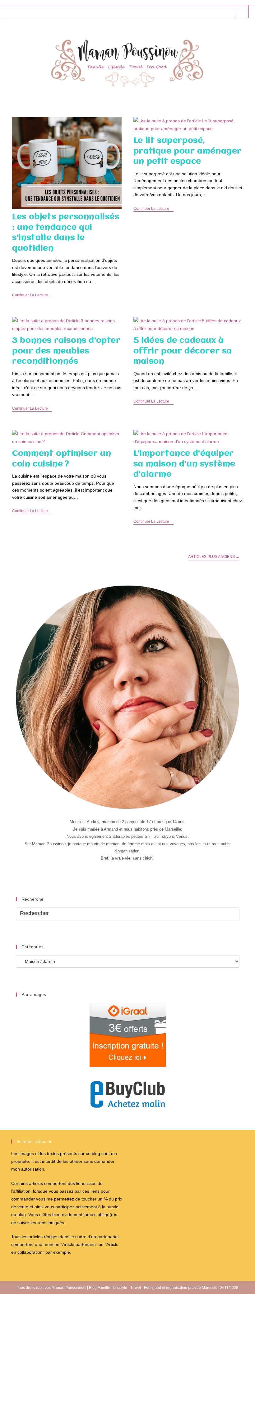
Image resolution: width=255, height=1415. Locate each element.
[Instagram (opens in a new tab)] (220, 11)
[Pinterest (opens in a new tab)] (211, 11)
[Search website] (242, 11)
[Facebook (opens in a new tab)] (203, 11)
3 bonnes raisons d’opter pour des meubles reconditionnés (66, 351)
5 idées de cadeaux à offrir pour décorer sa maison (182, 351)
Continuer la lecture (32, 295)
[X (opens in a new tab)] (195, 11)
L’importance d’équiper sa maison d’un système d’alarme (184, 464)
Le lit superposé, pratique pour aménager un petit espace (187, 151)
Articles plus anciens (213, 556)
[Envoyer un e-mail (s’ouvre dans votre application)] (228, 11)
